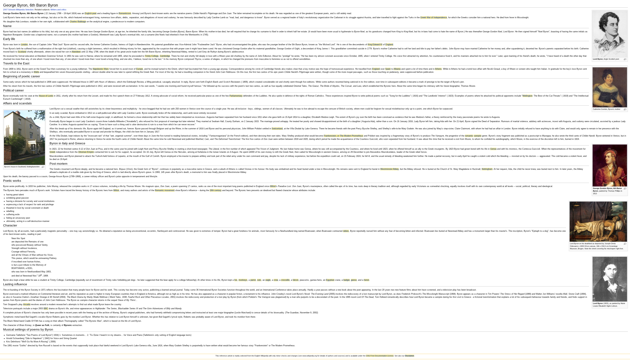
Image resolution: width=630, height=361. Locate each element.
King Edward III (375, 44)
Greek (52, 152)
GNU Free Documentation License (380, 356)
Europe (139, 69)
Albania (397, 69)
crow (276, 280)
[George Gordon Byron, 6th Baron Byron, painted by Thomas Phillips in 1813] (609, 165)
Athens (438, 69)
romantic (469, 136)
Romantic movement (165, 190)
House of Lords (46, 96)
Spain (388, 69)
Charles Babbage (78, 21)
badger (346, 280)
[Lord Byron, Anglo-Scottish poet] (609, 34)
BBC (46, 308)
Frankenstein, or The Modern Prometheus (343, 136)
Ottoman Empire (86, 152)
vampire (477, 136)
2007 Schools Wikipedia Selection (18, 10)
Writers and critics (58, 10)
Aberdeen (76, 52)
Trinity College (151, 56)
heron (366, 280)
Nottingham (487, 169)
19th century (215, 190)
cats (259, 280)
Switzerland (277, 128)
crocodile (285, 280)
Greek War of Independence (433, 17)
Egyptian (330, 280)
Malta (36, 72)
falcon (295, 280)
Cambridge (165, 56)
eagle (268, 280)
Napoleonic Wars (101, 69)
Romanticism (125, 13)
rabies (346, 231)
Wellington (527, 96)
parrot (253, 280)
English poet (90, 13)
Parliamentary (235, 96)
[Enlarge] (625, 59)
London (24, 44)
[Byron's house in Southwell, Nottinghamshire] (24, 137)
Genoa (493, 149)
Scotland (22, 52)
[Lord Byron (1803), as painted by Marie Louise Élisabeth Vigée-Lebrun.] (609, 279)
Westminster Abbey (389, 169)
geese (354, 280)
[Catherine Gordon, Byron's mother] (609, 87)
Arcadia (26, 304)
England (389, 44)
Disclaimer (409, 356)
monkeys (243, 280)
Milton (273, 186)
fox (235, 280)
